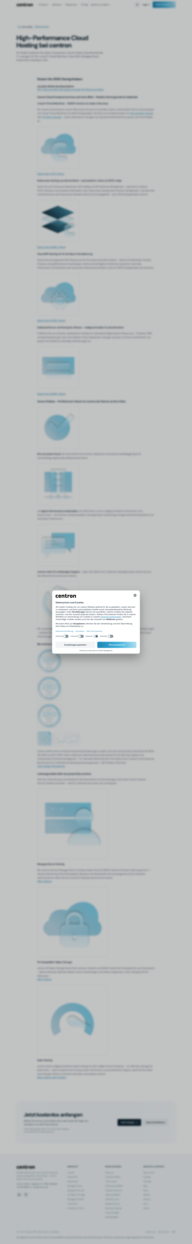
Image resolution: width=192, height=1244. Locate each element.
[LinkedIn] (19, 1194)
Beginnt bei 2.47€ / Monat (50, 173)
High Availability (112, 1194)
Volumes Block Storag (141, 113)
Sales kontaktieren (155, 1122)
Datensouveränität (114, 1186)
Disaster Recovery (113, 1190)
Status (146, 1208)
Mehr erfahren (44, 881)
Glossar (146, 1194)
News (145, 1190)
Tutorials (147, 1181)
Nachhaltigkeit (112, 1217)
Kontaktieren (58, 766)
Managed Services (75, 1190)
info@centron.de (40, 1187)
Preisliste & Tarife (75, 1208)
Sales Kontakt (163, 4)
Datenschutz (163, 1232)
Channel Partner (112, 1177)
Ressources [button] (71, 4)
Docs (145, 1203)
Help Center (148, 1172)
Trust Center (111, 1181)
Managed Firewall (75, 1199)
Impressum (151, 1232)
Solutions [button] (56, 4)
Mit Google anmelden (70, 89)
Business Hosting (113, 1208)
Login (145, 4)
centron (24, 4)
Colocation (72, 1203)
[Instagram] (26, 1194)
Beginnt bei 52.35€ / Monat (51, 320)
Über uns (109, 1172)
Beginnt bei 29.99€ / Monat (51, 247)
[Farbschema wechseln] (137, 4)
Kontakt (147, 1177)
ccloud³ (70, 1172)
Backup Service (112, 1203)
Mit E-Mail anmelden (48, 89)
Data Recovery (112, 1199)
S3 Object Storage (52, 117)
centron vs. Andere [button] (100, 4)
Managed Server (75, 1186)
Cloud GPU (72, 1177)
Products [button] (43, 4)
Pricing (84, 4)
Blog (145, 1186)
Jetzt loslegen (44, 766)
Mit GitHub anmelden (93, 89)
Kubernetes (72, 1181)
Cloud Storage (112, 1212)
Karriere (147, 1199)
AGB (174, 1232)
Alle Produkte (59, 1077)
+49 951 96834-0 (23, 1187)
